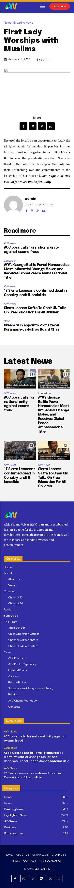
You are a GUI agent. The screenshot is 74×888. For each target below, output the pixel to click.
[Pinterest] (42, 126)
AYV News (10, 243)
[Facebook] (23, 126)
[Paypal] (37, 210)
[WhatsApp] (51, 126)
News (7, 22)
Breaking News (23, 22)
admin (46, 59)
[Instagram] (32, 210)
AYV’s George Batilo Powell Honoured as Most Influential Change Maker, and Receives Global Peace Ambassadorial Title (53, 414)
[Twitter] (33, 126)
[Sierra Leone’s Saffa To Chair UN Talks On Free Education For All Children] (54, 450)
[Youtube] (43, 210)
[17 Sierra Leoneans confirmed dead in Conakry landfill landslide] (20, 450)
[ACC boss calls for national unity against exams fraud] (20, 379)
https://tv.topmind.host (39, 204)
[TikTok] (32, 878)
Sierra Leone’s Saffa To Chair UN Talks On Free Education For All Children (52, 477)
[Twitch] (41, 878)
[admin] (13, 205)
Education (10, 260)
